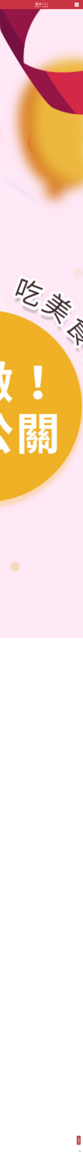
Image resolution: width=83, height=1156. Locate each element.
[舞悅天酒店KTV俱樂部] (41, 4)
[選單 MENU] (77, 5)
